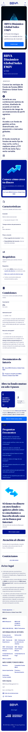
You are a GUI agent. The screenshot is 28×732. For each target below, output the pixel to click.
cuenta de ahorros (9, 271)
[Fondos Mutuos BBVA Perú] (14, 3)
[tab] (8, 399)
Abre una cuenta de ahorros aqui (13, 274)
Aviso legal (14, 710)
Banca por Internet (20, 410)
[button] (8, 399)
